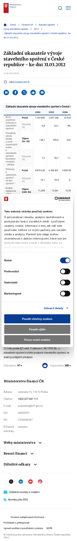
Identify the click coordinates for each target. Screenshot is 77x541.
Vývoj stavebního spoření (16, 29)
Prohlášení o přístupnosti (16, 522)
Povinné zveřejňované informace (27, 517)
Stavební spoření (47, 25)
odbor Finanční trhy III (19, 82)
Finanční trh (27, 25)
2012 (36, 29)
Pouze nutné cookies (37, 339)
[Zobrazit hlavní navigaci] (68, 7)
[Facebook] (15, 92)
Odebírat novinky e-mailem (24, 492)
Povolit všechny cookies (37, 318)
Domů (13, 25)
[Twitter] (24, 92)
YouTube (30, 481)
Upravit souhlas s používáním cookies (23, 528)
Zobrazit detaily (53, 307)
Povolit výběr (37, 329)
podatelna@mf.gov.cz (30, 405)
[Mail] (6, 92)
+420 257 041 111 (28, 398)
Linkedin (21, 481)
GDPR (49, 528)
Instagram (40, 481)
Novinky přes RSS (18, 499)
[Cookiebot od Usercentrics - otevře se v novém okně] (54, 199)
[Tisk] (42, 92)
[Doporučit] (33, 92)
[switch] (65, 271)
